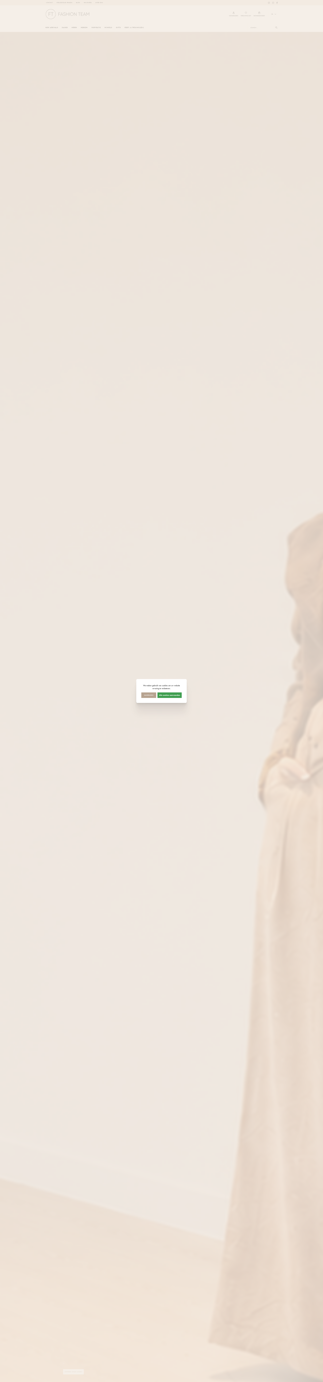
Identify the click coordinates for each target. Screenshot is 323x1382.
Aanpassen (148, 695)
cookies (165, 685)
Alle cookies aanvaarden (169, 695)
